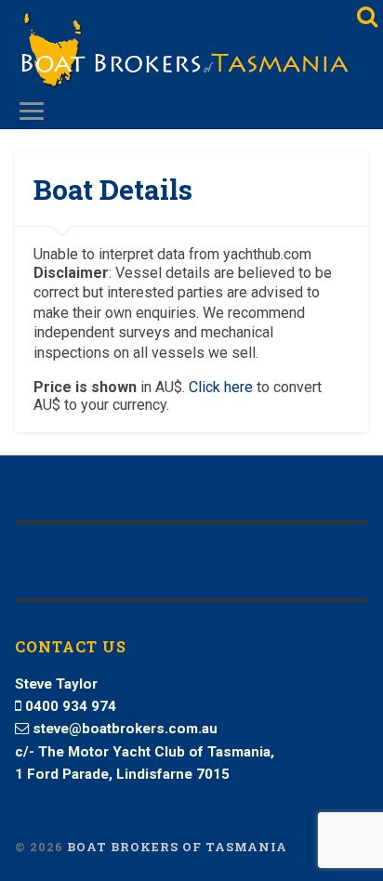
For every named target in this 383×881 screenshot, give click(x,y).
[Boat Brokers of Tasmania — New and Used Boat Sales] (191, 51)
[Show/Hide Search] (365, 18)
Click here (221, 387)
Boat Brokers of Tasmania (177, 846)
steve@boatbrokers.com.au (125, 728)
